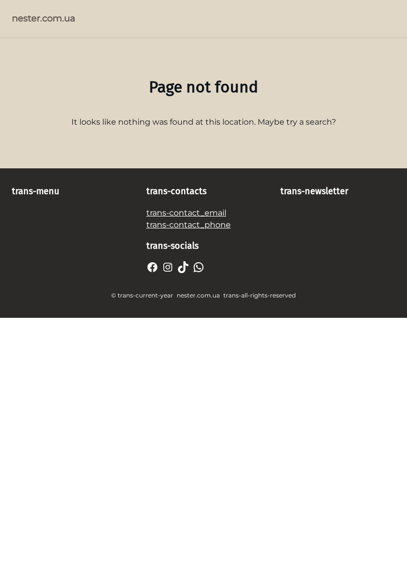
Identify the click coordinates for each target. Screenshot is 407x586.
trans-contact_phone (188, 224)
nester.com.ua (43, 18)
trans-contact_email (186, 213)
